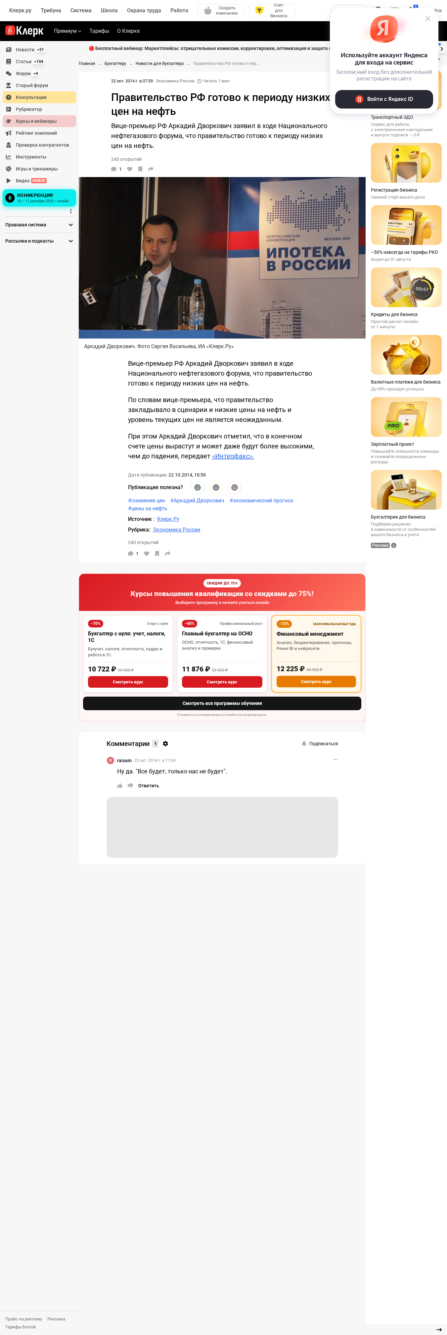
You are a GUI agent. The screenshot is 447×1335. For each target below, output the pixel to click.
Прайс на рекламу (23, 1318)
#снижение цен (146, 500)
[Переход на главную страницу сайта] (24, 31)
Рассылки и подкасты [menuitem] (29, 241)
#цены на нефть (147, 508)
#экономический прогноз (261, 500)
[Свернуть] (439, 1329)
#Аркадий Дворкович (197, 500)
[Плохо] (234, 487)
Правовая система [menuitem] (25, 224)
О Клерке (128, 31)
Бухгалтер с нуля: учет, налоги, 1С (126, 636)
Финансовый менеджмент (310, 634)
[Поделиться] (151, 169)
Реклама (56, 1318)
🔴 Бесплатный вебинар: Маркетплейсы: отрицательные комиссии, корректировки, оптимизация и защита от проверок (222, 48)
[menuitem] (39, 50)
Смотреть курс (128, 681)
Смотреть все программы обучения (222, 703)
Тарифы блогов (20, 1326)
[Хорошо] (197, 487)
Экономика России (175, 80)
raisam (124, 760)
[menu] (42, 126)
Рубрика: (139, 530)
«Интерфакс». (233, 456)
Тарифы (99, 31)
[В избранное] (140, 169)
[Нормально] (216, 487)
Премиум (65, 31)
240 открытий (143, 542)
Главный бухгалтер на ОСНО (217, 633)
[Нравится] (129, 169)
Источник (140, 519)
